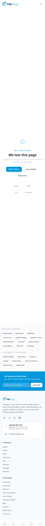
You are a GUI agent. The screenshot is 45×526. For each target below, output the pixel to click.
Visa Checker (7, 496)
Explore (31, 524)
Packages (6, 468)
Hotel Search (20, 333)
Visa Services (7, 338)
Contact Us (32, 357)
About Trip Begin (8, 357)
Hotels (16, 186)
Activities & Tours (36, 338)
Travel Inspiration (9, 493)
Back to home (14, 169)
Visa (16, 192)
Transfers (6, 471)
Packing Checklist (9, 500)
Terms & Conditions (31, 361)
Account (40, 524)
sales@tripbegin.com (16, 434)
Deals (22, 524)
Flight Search (7, 333)
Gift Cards (19, 346)
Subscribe (36, 385)
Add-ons (6, 489)
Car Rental (21, 342)
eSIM (29, 186)
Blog (4, 503)
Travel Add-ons (8, 346)
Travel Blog (30, 346)
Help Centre (22, 357)
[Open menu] (41, 4)
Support (5, 361)
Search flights (31, 169)
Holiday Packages (21, 338)
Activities (6, 464)
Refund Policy (7, 365)
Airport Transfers (8, 342)
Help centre (22, 176)
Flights (5, 447)
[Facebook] (5, 418)
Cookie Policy (20, 365)
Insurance (28, 192)
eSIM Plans (31, 333)
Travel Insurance (33, 342)
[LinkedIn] (20, 418)
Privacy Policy (16, 361)
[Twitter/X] (10, 418)
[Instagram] (15, 418)
